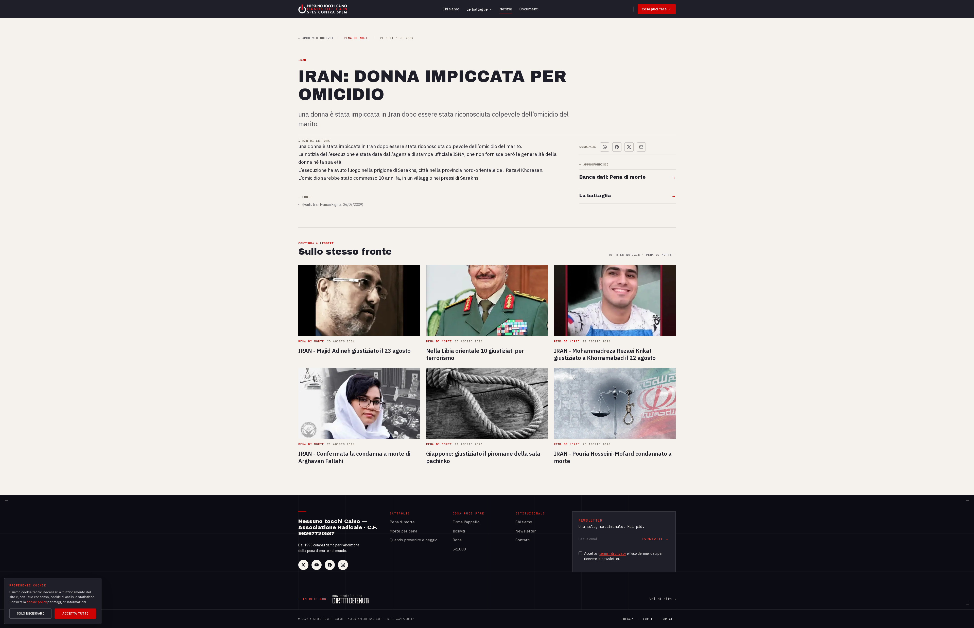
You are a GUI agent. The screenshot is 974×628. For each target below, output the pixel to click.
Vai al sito (662, 599)
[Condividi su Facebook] (616, 147)
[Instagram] (343, 565)
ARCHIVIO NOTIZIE (316, 38)
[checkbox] (580, 553)
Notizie (505, 9)
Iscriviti (459, 531)
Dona (457, 540)
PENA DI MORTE (357, 38)
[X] (303, 565)
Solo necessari (30, 613)
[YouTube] (316, 565)
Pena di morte (402, 522)
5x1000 (459, 549)
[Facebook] (330, 565)
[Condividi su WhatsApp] (604, 147)
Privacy (627, 619)
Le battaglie (477, 9)
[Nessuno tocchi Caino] (323, 9)
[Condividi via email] (641, 147)
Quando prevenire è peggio (414, 540)
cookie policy (37, 602)
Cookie (648, 619)
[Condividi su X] (629, 147)
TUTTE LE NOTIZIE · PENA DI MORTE (642, 254)
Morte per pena (403, 531)
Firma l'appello (466, 522)
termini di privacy (612, 553)
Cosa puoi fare (654, 9)
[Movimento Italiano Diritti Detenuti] (351, 598)
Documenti (528, 9)
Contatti (522, 540)
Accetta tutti (75, 613)
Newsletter (525, 531)
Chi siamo (451, 9)
